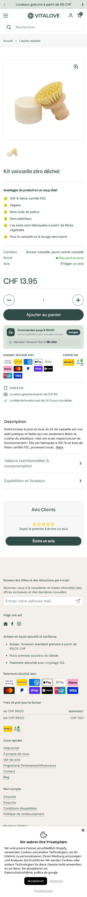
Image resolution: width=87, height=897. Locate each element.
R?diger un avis (72, 263)
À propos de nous (16, 754)
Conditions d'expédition (20, 808)
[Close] (83, 830)
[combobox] (43, 27)
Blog (6, 777)
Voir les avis (11, 760)
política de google (46, 872)
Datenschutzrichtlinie (18, 872)
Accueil (8, 41)
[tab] (43, 434)
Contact (9, 771)
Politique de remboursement (23, 814)
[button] (79, 15)
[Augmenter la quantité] (78, 300)
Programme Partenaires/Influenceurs (29, 765)
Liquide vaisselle (29, 41)
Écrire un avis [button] (44, 541)
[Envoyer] (78, 601)
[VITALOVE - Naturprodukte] (43, 15)
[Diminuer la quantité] (8, 300)
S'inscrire (9, 797)
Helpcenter (11, 748)
